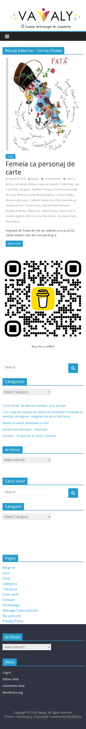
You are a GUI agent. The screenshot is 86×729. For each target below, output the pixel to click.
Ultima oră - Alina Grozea (42, 211)
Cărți (6, 578)
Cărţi (10, 156)
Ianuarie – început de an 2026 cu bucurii (29, 436)
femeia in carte (26, 195)
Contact (9, 599)
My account (11, 616)
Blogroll (9, 567)
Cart (6, 573)
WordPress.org (13, 692)
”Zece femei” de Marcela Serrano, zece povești (34, 406)
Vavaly (34, 179)
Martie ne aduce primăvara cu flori (26, 423)
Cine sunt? (11, 594)
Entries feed (11, 679)
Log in (7, 672)
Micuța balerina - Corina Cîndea (54, 195)
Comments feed (13, 686)
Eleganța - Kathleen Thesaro (36, 189)
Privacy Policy (13, 621)
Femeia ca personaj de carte (40, 167)
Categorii (10, 583)
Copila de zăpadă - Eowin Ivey (55, 184)
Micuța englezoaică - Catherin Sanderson (30, 200)
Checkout (10, 589)
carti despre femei (25, 184)
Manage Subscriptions (20, 610)
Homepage (11, 605)
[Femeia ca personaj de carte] (43, 60)
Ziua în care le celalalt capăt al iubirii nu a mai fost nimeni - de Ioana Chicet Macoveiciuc (41, 216)
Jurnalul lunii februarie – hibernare (25, 429)
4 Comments (52, 179)
